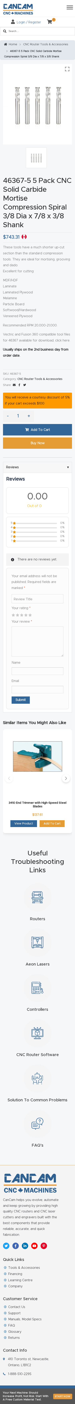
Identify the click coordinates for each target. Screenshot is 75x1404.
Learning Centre (20, 1280)
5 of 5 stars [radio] (30, 615)
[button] (9, 778)
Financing (15, 1274)
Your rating (21, 608)
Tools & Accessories (24, 1267)
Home (13, 44)
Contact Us (16, 1307)
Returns (14, 1337)
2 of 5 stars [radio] (17, 615)
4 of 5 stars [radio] (25, 615)
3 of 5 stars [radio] (21, 615)
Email (15, 681)
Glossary (14, 1331)
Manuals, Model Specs (25, 1319)
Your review (22, 621)
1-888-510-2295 (19, 1374)
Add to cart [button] (52, 823)
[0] (48, 22)
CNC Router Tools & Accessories (45, 44)
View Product (23, 823)
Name (16, 662)
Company (15, 1286)
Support (14, 1313)
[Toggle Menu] (70, 7)
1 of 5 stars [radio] (13, 615)
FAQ (11, 1325)
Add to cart (40, 429)
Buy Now (38, 443)
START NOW (63, 1396)
